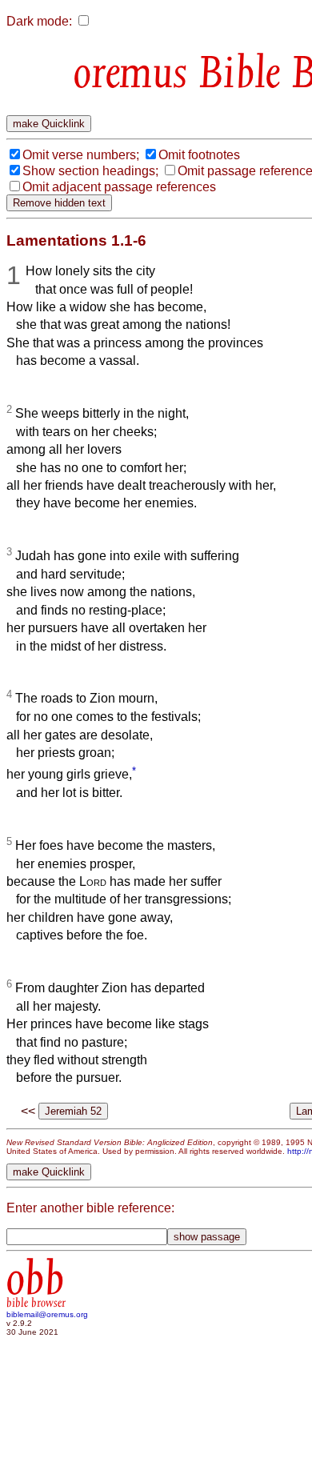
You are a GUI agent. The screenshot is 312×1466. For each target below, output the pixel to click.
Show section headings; (90, 171)
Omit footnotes (199, 155)
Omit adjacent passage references (119, 187)
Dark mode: (39, 21)
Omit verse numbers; (80, 155)
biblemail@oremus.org (47, 1314)
